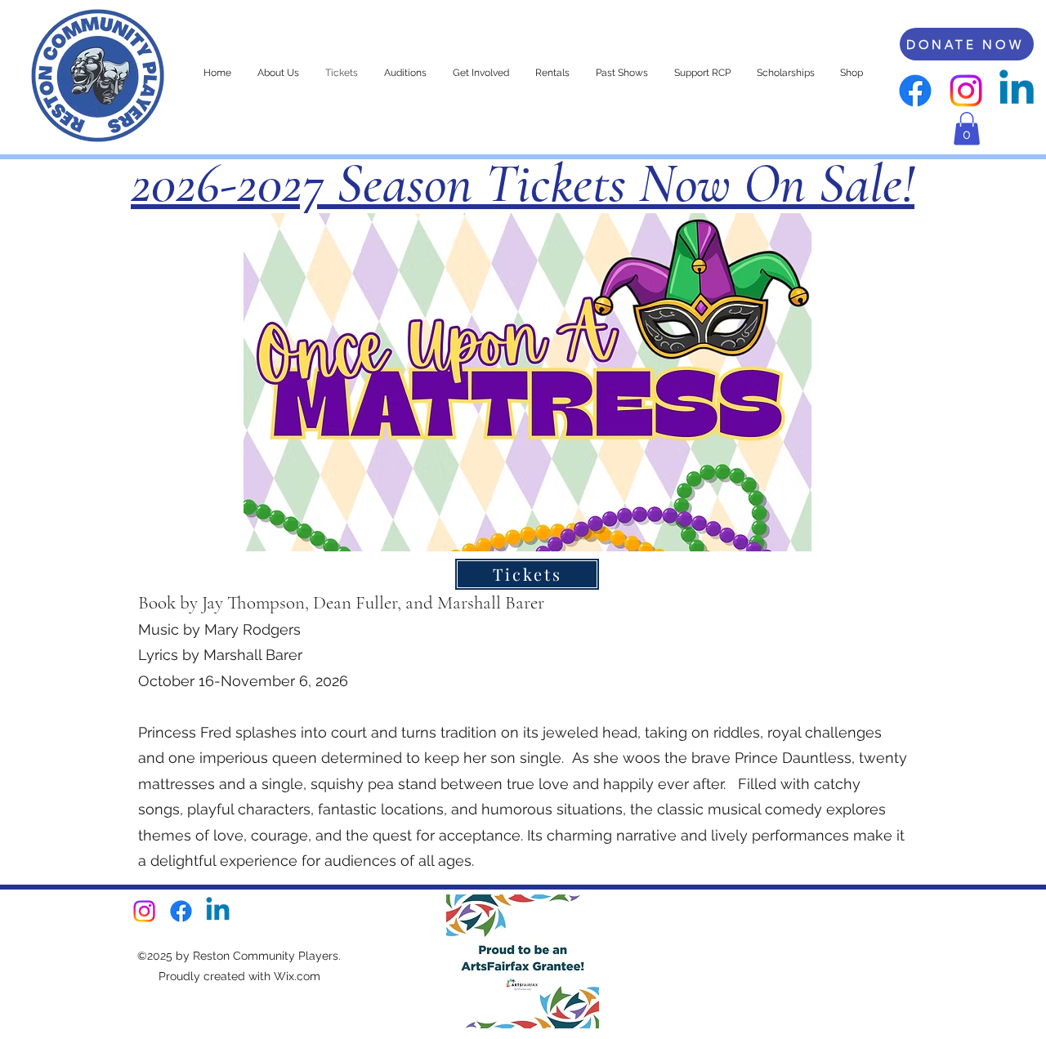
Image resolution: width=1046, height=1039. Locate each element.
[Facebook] (915, 90)
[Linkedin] (1016, 90)
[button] (967, 128)
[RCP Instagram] (966, 90)
